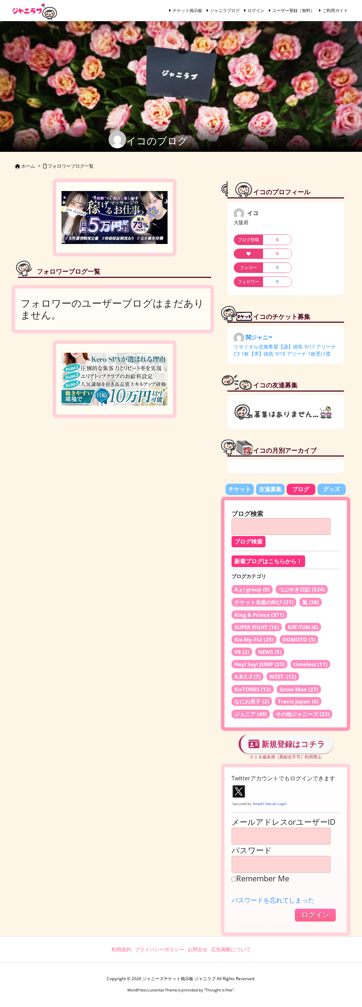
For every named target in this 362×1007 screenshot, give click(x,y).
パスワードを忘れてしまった (273, 900)
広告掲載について (231, 949)
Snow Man (299, 689)
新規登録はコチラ (292, 743)
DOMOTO (298, 639)
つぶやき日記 (302, 589)
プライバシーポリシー (159, 949)
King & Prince (259, 614)
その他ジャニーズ (302, 713)
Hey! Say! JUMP (259, 664)
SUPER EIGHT (256, 627)
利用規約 (121, 949)
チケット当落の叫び (263, 602)
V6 (241, 651)
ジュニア (250, 713)
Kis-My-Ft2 (254, 639)
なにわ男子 (251, 701)
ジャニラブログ (225, 10)
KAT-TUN (303, 627)
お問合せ (198, 949)
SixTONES (252, 689)
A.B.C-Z (247, 676)
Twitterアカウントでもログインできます (283, 778)
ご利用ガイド (335, 10)
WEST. (282, 676)
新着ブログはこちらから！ (268, 561)
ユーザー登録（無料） (293, 10)
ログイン (255, 10)
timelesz (310, 664)
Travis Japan (298, 701)
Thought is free (218, 990)
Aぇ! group (252, 589)
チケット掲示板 (187, 10)
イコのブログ (157, 140)
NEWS (269, 651)
